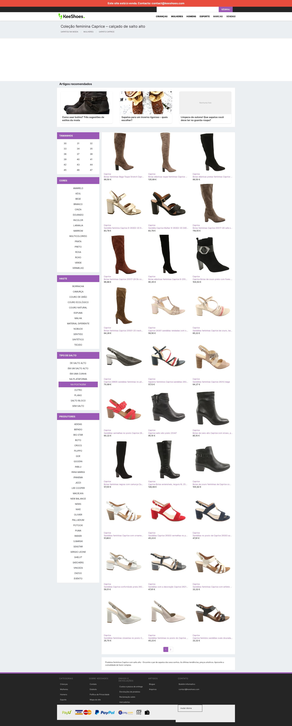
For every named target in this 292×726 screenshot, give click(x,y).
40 (78, 159)
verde (78, 262)
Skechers (78, 562)
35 (91, 148)
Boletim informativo (187, 684)
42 (65, 164)
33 (65, 148)
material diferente (78, 323)
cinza (78, 209)
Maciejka (78, 493)
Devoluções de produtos (129, 692)
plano (78, 395)
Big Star (78, 434)
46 (78, 170)
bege (78, 199)
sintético (78, 339)
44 (91, 164)
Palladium (78, 520)
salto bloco (78, 400)
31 (78, 143)
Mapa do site (95, 699)
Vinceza (78, 568)
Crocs (78, 445)
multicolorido (78, 236)
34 (78, 148)
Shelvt (78, 557)
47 (91, 170)
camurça (78, 291)
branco (78, 204)
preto (78, 246)
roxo (78, 257)
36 (65, 154)
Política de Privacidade (99, 694)
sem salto (78, 406)
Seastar (78, 546)
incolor (78, 220)
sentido (78, 334)
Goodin (78, 461)
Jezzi (78, 482)
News (78, 504)
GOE (78, 456)
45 (65, 170)
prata (78, 241)
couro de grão (78, 297)
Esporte (63, 699)
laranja (78, 225)
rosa (78, 252)
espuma (78, 313)
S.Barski (78, 541)
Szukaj (225, 9)
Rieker (78, 536)
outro (78, 390)
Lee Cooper (78, 488)
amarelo (78, 188)
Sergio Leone (78, 552)
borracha (78, 286)
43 (78, 164)
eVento (78, 578)
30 (65, 143)
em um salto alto (78, 368)
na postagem (78, 384)
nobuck (78, 328)
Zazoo (78, 573)
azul (78, 193)
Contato (93, 684)
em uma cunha (78, 373)
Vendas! (231, 16)
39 (65, 159)
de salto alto (78, 363)
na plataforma (78, 379)
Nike (78, 509)
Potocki (78, 525)
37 (78, 154)
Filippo (78, 450)
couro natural (78, 307)
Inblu (78, 466)
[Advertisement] (91, 59)
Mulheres (64, 689)
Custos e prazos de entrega (131, 686)
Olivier (78, 514)
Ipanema (78, 477)
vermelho (78, 268)
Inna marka (78, 472)
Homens (63, 694)
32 (91, 143)
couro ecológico (78, 302)
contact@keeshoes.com (168, 3)
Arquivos (152, 689)
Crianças (64, 684)
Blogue (152, 684)
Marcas (218, 16)
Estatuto (93, 689)
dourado (78, 214)
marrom (78, 230)
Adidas (78, 424)
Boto (78, 440)
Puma (78, 530)
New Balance (78, 498)
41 (91, 159)
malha (78, 318)
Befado (78, 429)
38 (91, 154)
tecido (78, 344)
